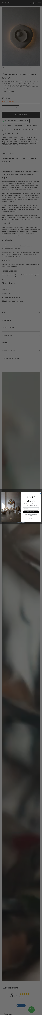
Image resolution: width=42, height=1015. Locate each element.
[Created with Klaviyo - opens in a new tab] (21, 522)
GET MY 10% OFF (31, 512)
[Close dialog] (40, 493)
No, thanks (31, 518)
